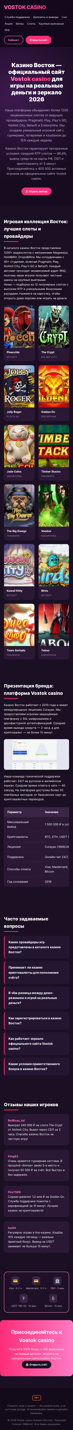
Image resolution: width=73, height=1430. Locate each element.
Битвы (20, 23)
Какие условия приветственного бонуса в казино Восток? (34, 1066)
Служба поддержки (17, 17)
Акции (9, 23)
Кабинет (13, 39)
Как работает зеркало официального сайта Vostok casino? (31, 1043)
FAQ (7, 30)
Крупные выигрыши (51, 23)
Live (64, 17)
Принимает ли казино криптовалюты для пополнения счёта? (33, 972)
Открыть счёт (38, 39)
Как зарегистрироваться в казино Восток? (35, 1020)
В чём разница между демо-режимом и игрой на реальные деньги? (33, 998)
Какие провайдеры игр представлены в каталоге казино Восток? (35, 947)
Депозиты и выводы (45, 17)
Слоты (31, 23)
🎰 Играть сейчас (36, 191)
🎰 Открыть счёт (36, 1364)
